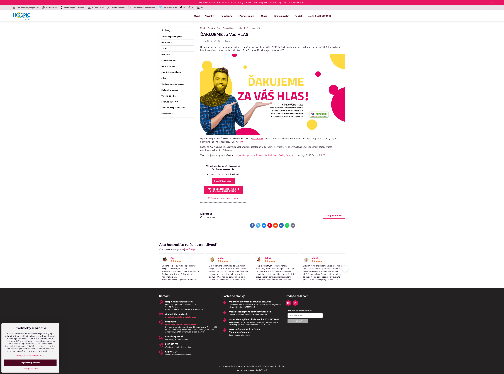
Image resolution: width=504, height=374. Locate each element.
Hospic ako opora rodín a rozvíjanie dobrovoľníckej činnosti (264, 155)
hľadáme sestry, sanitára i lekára (221, 2)
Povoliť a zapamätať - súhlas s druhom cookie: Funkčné (223, 189)
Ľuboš (268, 257)
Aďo (173, 257)
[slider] (176, 261)
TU (241, 141)
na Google (190, 249)
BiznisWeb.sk (261, 370)
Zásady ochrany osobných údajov (270, 366)
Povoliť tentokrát (223, 181)
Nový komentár (334, 215)
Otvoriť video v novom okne (224, 198)
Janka (221, 257)
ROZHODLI (257, 138)
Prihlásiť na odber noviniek (300, 311)
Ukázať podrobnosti (30, 368)
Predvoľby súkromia (245, 366)
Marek (315, 257)
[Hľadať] (489, 16)
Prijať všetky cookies (30, 362)
